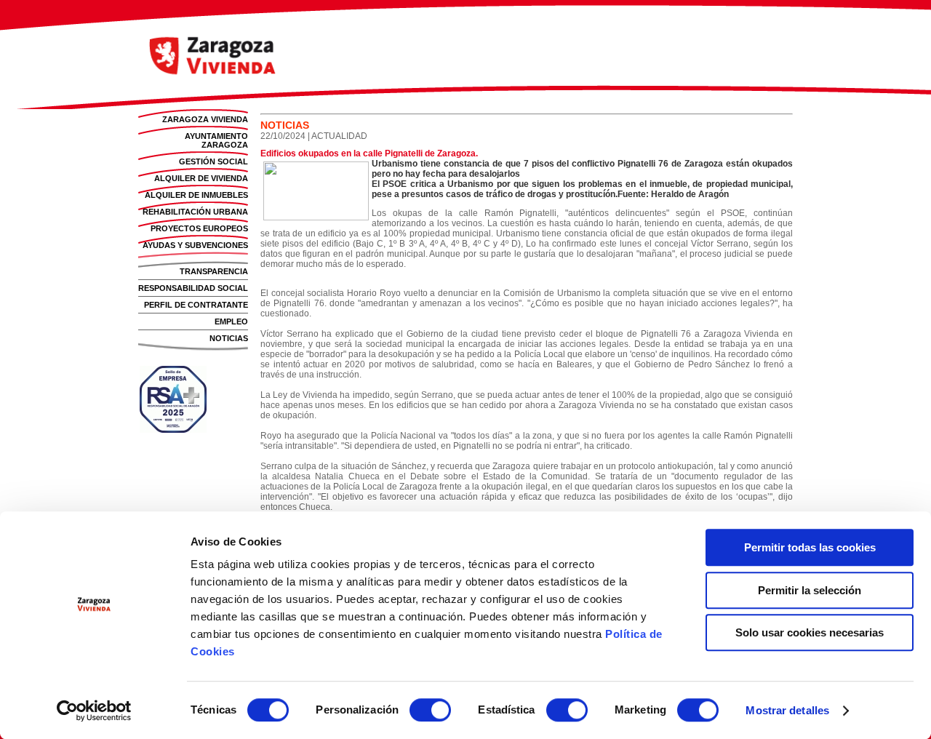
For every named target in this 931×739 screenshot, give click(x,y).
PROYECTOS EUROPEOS (199, 228)
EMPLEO (231, 321)
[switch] (430, 710)
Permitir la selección (809, 590)
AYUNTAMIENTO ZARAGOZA (216, 140)
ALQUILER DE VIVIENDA (201, 178)
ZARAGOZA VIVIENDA (205, 119)
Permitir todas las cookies (810, 547)
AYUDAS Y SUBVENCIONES (195, 245)
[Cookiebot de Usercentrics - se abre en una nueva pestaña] (94, 711)
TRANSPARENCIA (214, 271)
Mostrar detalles (787, 710)
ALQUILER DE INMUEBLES (196, 195)
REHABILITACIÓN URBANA (195, 211)
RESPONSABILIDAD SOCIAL (193, 288)
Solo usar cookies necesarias (809, 632)
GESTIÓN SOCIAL (213, 161)
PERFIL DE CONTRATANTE (196, 304)
